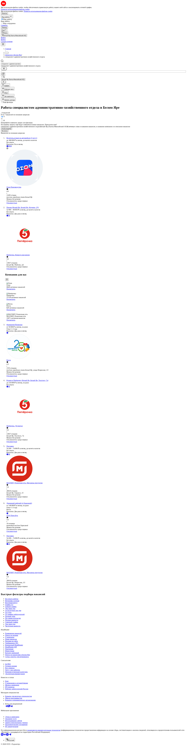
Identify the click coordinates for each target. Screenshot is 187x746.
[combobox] (11, 64)
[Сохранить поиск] (3, 74)
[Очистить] (4, 68)
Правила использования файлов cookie (38, 11)
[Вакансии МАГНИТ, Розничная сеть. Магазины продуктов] (95, 469)
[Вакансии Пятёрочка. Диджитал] (95, 406)
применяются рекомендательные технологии (43, 730)
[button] (3, 38)
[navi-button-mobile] (3, 44)
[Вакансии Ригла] (95, 346)
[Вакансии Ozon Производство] (95, 168)
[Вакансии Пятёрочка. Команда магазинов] (95, 235)
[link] (4, 32)
